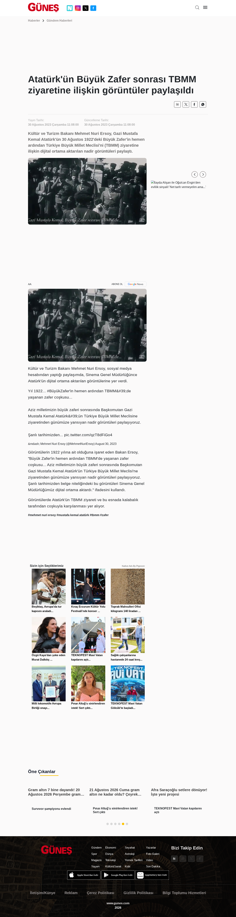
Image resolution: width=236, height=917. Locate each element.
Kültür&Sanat (113, 866)
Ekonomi (110, 847)
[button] (194, 174)
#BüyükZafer (58, 391)
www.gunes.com (118, 903)
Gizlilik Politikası (138, 893)
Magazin (96, 860)
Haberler (34, 20)
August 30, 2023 (106, 443)
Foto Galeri (152, 853)
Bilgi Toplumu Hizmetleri (184, 893)
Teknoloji (110, 860)
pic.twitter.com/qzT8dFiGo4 (88, 435)
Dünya (109, 853)
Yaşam (95, 866)
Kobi (127, 866)
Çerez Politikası (100, 893)
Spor (94, 853)
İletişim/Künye (42, 893)
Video (149, 860)
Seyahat (130, 847)
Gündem (96, 847)
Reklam (71, 893)
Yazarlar (151, 847)
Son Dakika (153, 866)
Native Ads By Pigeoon (133, 566)
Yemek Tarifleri (134, 860)
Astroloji (129, 853)
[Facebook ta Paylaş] (194, 104)
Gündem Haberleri (59, 20)
